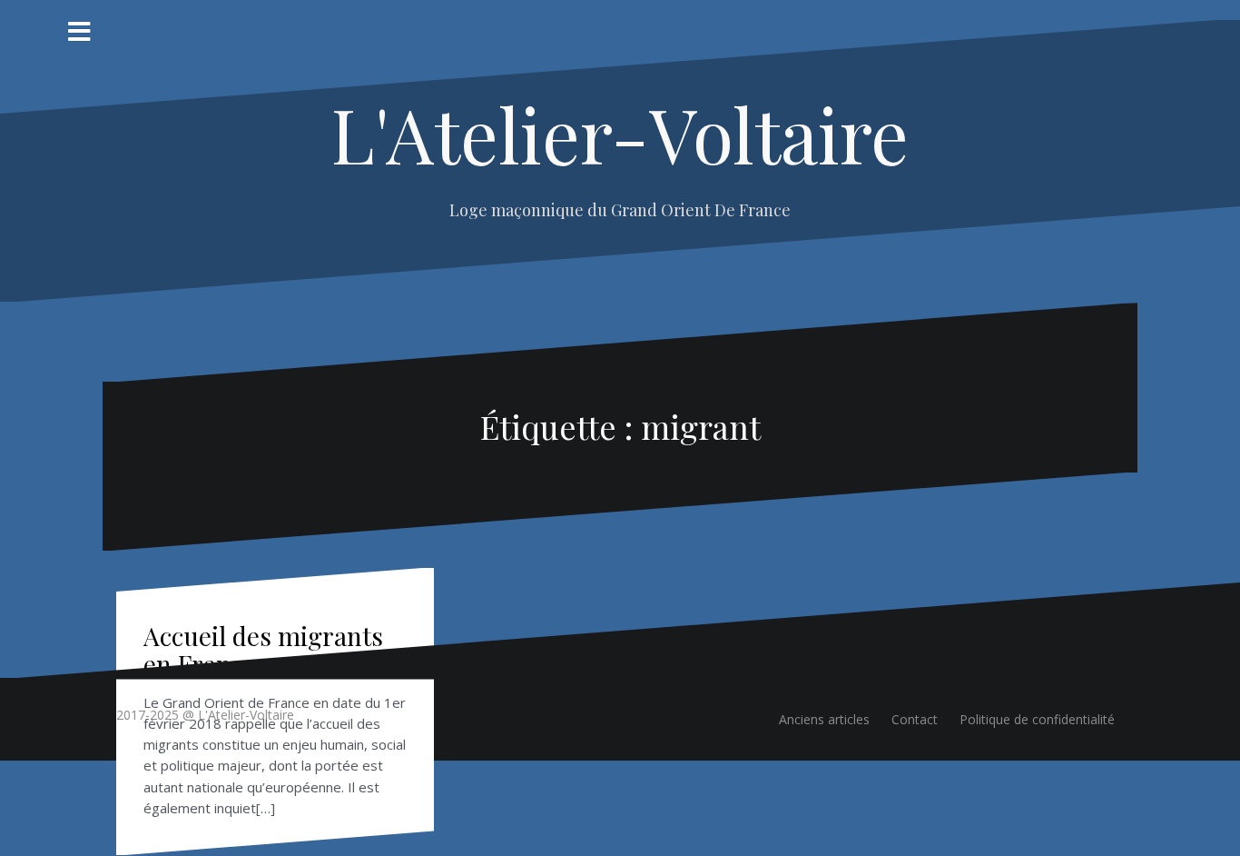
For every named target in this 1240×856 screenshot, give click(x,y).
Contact (914, 719)
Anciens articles (824, 719)
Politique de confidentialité (1037, 719)
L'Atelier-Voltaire (620, 134)
